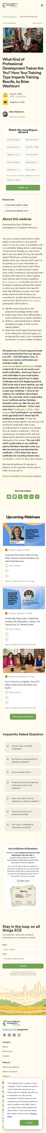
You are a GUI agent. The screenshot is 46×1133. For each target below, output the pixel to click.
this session (34, 300)
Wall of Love (7, 1051)
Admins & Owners (10, 1071)
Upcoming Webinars (9, 17)
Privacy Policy (20, 973)
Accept (29, 1123)
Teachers (6, 1076)
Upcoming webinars (10, 1067)
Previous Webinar (10, 23)
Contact (5, 1056)
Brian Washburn (10, 282)
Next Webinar (37, 23)
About (5, 1047)
